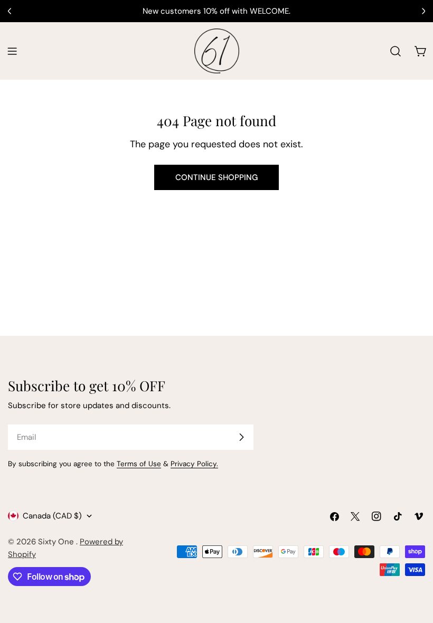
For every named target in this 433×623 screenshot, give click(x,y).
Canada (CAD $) (52, 516)
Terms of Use (139, 463)
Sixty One (57, 541)
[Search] (395, 51)
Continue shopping (216, 177)
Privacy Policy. (194, 463)
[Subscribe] (241, 437)
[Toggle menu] (12, 51)
